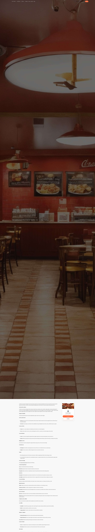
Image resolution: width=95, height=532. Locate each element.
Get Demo (68, 418)
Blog (32, 213)
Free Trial (68, 416)
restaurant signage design (23, 462)
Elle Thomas (21, 213)
